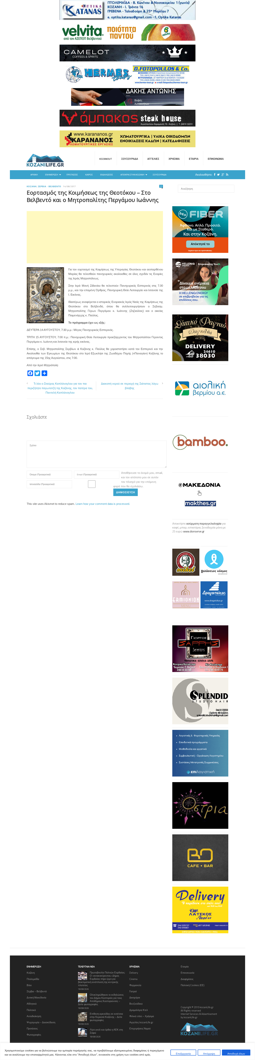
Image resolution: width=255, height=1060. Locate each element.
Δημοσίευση (125, 492)
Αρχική (34, 174)
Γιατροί (133, 991)
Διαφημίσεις (187, 979)
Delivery (133, 973)
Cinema (133, 979)
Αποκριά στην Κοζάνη (132, 174)
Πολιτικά (31, 1010)
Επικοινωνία (216, 159)
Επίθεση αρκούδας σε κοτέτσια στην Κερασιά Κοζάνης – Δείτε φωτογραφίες (106, 1017)
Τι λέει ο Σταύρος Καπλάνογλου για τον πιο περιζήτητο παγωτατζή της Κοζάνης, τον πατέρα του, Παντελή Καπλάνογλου (60, 388)
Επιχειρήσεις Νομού (140, 1028)
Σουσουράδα (129, 159)
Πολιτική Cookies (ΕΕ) (192, 985)
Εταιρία (193, 159)
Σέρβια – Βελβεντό (37, 991)
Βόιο (29, 985)
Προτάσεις (72, 174)
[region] (127, 1051)
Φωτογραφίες (34, 1034)
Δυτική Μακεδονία (36, 997)
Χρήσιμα (174, 159)
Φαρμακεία (135, 985)
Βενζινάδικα (136, 1004)
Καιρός (89, 174)
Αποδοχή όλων (236, 1054)
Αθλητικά (32, 1004)
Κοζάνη (32, 186)
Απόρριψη (209, 1054)
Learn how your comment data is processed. (103, 503)
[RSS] (226, 174)
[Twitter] (217, 174)
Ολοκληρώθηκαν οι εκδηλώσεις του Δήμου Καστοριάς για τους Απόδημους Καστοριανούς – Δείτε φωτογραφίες (101, 999)
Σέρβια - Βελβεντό (49, 186)
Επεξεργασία (183, 1054)
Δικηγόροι (134, 997)
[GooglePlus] (222, 174)
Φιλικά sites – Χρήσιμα (141, 1016)
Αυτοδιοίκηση (34, 1016)
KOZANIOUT (105, 159)
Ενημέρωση (51, 174)
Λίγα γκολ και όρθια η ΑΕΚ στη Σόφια (106, 1031)
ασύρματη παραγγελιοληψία (203, 523)
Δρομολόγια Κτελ (138, 1010)
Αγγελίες (153, 159)
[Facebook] (213, 174)
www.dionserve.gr (193, 531)
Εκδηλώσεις (106, 174)
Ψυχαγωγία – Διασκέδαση (41, 1022)
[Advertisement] (95, 237)
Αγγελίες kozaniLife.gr (141, 1022)
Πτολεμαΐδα (33, 979)
